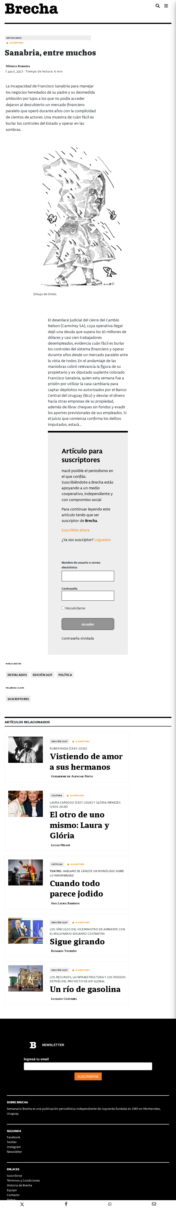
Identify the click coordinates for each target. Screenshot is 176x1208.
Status (11, 1199)
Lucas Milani (60, 845)
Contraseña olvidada (78, 638)
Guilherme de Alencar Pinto (72, 776)
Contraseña (69, 588)
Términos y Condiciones (23, 1180)
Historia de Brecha (19, 1185)
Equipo (12, 1190)
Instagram (14, 1147)
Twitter (12, 1142)
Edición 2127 (60, 741)
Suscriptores (18, 699)
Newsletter (14, 1151)
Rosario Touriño (64, 951)
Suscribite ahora (76, 530)
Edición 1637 (42, 674)
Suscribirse (14, 1175)
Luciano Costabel (64, 998)
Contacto (13, 1195)
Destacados (14, 37)
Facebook (13, 1137)
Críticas (57, 864)
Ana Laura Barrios (65, 903)
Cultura (57, 795)
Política (65, 674)
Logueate (102, 539)
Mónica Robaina (18, 66)
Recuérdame (75, 608)
